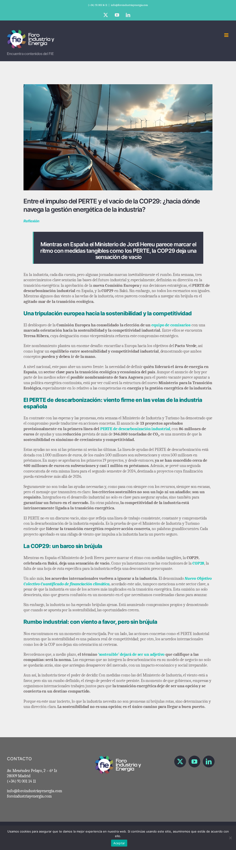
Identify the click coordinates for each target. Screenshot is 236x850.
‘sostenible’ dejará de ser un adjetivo (131, 654)
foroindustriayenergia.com (29, 796)
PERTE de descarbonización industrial (135, 428)
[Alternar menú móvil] (226, 35)
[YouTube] (194, 761)
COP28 (198, 563)
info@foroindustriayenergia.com (129, 5)
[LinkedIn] (209, 761)
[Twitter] (180, 761)
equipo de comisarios (171, 325)
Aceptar (119, 843)
